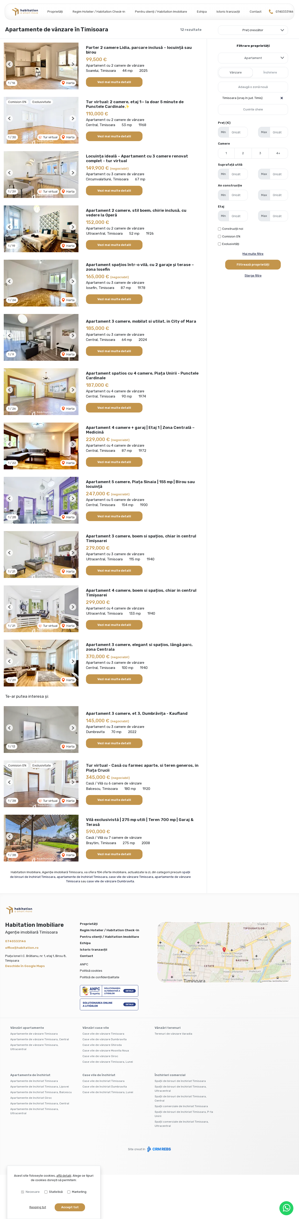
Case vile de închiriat (98, 1075)
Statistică (56, 1191)
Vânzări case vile (95, 1027)
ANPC (84, 964)
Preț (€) (224, 122)
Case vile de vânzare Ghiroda (102, 1045)
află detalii (63, 1175)
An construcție (230, 185)
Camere (224, 143)
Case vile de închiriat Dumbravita (104, 1086)
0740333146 (284, 11)
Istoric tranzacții (228, 11)
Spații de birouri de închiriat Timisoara (180, 1081)
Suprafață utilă (230, 164)
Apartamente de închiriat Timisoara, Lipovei (39, 1086)
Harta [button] (70, 83)
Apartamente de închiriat (30, 1075)
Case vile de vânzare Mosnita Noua (105, 1050)
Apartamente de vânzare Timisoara (34, 1033)
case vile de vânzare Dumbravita (110, 881)
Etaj (221, 206)
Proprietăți (55, 11)
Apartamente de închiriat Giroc (31, 1097)
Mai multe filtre (252, 253)
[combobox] (253, 58)
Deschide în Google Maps (25, 966)
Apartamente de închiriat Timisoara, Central (39, 1103)
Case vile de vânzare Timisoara (103, 1033)
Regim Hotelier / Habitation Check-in (99, 11)
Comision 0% (231, 236)
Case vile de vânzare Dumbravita (104, 1039)
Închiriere (270, 72)
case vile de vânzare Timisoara (131, 877)
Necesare (33, 1191)
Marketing (79, 1191)
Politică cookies (91, 970)
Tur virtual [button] (50, 137)
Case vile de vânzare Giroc (100, 1056)
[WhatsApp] (286, 1208)
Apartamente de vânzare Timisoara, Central (39, 1039)
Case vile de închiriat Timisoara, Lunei (107, 1092)
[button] (9, 64)
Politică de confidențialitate (99, 977)
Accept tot (70, 1207)
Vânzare (236, 72)
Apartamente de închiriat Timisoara (34, 1081)
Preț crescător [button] (252, 30)
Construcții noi (232, 228)
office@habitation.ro (22, 947)
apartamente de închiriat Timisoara (82, 877)
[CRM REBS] (158, 1149)
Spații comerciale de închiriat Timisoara (181, 1106)
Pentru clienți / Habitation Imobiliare (161, 11)
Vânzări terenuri (168, 1027)
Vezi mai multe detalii (114, 82)
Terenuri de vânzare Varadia (173, 1033)
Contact (255, 11)
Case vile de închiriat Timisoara (103, 1081)
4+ (278, 153)
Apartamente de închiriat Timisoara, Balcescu (41, 1092)
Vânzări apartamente (27, 1027)
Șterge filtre (253, 275)
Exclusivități (230, 244)
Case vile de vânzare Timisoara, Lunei (107, 1061)
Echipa (202, 11)
